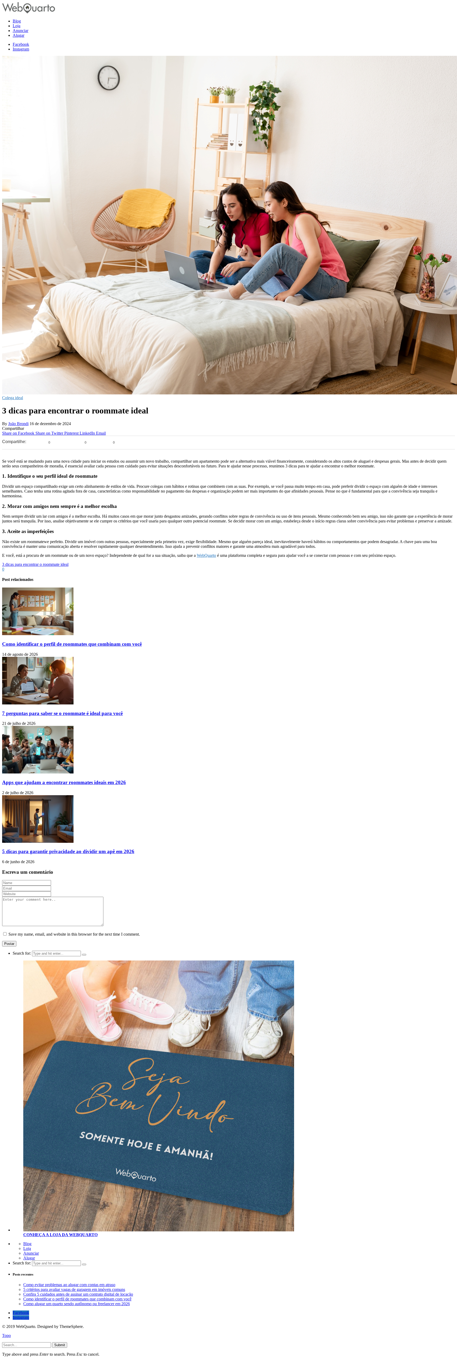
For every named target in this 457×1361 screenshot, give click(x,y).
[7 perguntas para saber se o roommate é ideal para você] (38, 703)
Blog (27, 1243)
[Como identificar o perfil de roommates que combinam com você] (38, 633)
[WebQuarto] (28, 12)
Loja (27, 1248)
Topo (6, 1335)
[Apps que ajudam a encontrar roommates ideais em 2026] (38, 772)
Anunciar (31, 1253)
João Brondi (18, 423)
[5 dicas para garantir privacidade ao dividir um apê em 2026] (38, 841)
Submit (59, 1345)
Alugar (29, 1258)
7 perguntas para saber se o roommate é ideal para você (62, 713)
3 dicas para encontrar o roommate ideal (35, 564)
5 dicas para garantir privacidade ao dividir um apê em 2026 (68, 851)
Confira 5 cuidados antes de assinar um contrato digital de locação (78, 1294)
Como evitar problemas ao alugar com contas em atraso (69, 1284)
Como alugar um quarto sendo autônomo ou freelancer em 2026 (76, 1303)
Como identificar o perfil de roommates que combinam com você (72, 644)
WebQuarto (206, 555)
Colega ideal (12, 397)
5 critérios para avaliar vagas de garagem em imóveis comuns (74, 1289)
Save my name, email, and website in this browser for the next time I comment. (74, 934)
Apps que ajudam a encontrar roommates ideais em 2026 (64, 782)
